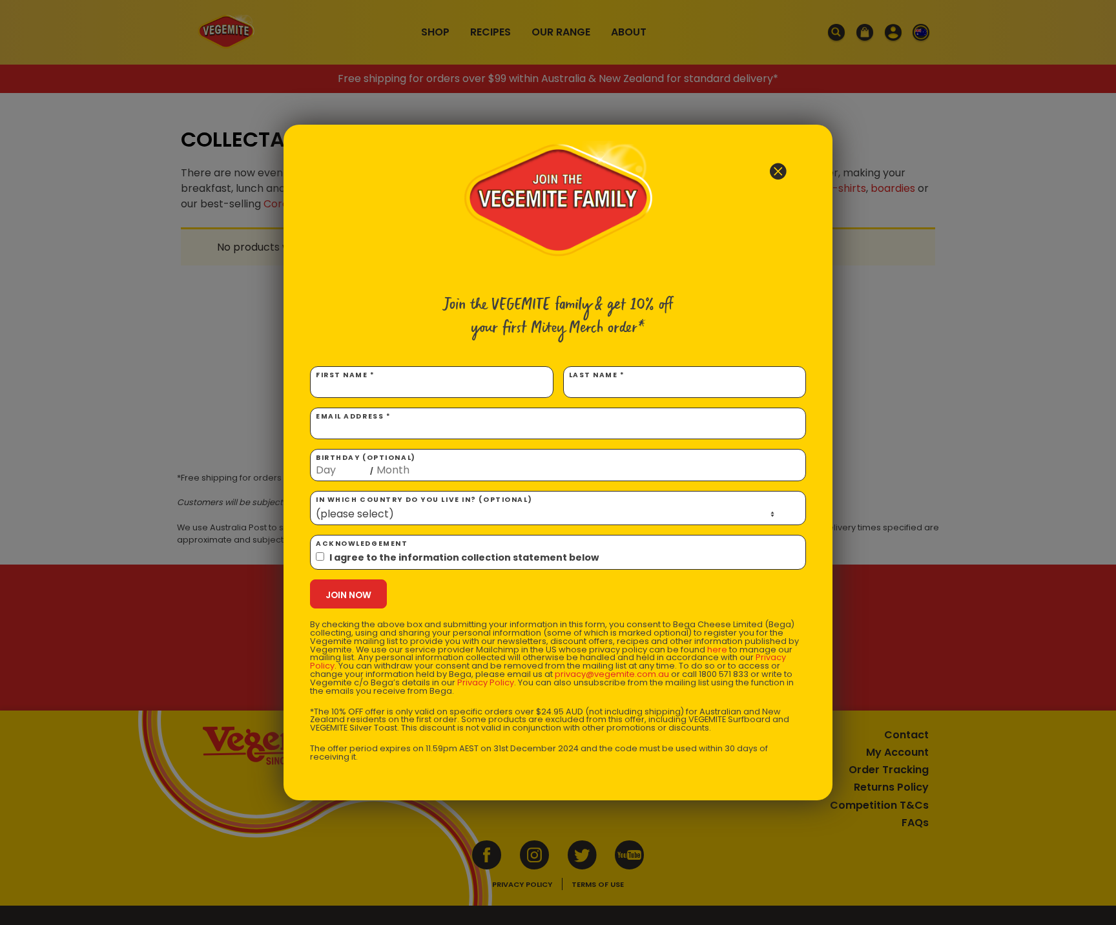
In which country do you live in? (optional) (424, 499)
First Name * (345, 375)
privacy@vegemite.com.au (612, 674)
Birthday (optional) (366, 464)
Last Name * (597, 375)
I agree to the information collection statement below (464, 557)
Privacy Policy (485, 682)
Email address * (353, 416)
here (717, 649)
